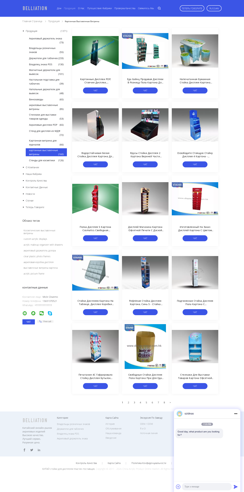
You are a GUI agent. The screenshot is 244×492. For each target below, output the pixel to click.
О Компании (32, 167)
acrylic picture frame (34, 273)
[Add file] (178, 486)
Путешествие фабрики (99, 8)
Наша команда (113, 433)
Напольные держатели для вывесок (46, 91)
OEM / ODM (146, 423)
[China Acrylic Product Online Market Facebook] (24, 450)
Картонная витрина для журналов (46, 142)
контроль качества (36, 180)
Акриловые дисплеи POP (46, 124)
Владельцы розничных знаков (46, 50)
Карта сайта (114, 463)
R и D (143, 428)
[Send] (235, 486)
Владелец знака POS (46, 64)
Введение (111, 437)
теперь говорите (192, 8)
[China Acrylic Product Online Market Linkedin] (39, 450)
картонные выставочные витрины (46, 152)
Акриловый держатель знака (46, 40)
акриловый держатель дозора (40, 250)
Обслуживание (114, 428)
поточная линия (149, 433)
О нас (81, 8)
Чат (95, 90)
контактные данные (37, 187)
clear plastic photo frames (37, 256)
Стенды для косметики (46, 160)
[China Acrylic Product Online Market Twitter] (32, 450)
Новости (30, 193)
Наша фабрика (33, 174)
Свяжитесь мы (146, 8)
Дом (59, 8)
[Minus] (236, 414)
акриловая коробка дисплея (38, 262)
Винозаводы (46, 99)
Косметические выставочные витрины (39, 232)
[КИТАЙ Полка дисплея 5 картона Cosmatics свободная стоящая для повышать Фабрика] (95, 199)
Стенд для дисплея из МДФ (46, 132)
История (110, 423)
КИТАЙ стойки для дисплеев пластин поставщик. (69, 468)
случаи (29, 200)
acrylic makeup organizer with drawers (43, 244)
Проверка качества (124, 8)
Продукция (69, 8)
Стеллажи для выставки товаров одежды (46, 116)
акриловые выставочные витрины (46, 107)
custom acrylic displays (35, 238)
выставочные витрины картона (41, 267)
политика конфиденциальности (148, 463)
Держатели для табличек (46, 58)
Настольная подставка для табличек (46, 81)
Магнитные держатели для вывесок (46, 72)
